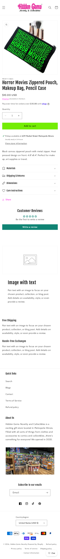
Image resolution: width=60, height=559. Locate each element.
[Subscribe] (47, 492)
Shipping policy (46, 549)
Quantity (6, 109)
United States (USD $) (29, 523)
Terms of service (31, 549)
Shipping (5, 99)
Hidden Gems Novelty (18, 544)
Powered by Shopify (35, 544)
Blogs (8, 387)
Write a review (30, 227)
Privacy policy (16, 549)
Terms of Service (14, 400)
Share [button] (8, 199)
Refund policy (12, 407)
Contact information (31, 553)
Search (9, 381)
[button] (3, 7)
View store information (16, 143)
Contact (9, 394)
